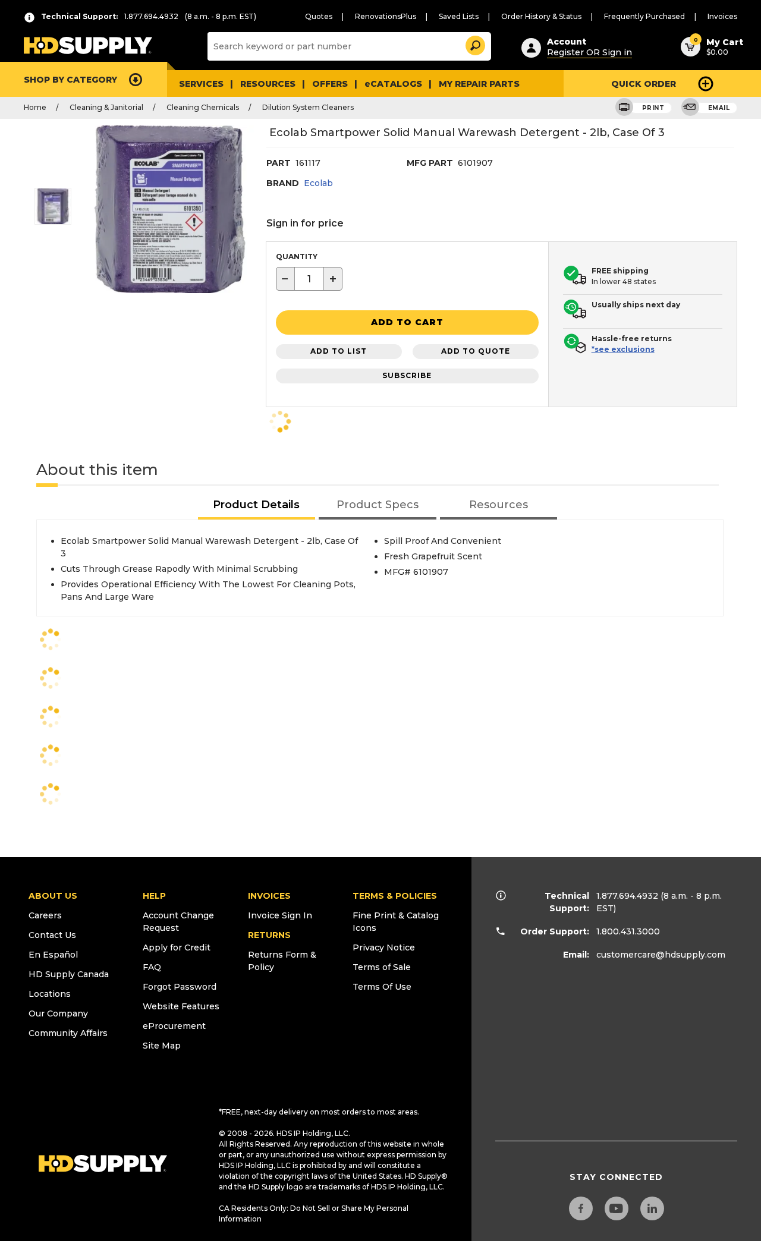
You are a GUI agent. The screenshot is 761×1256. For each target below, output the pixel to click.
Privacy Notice (384, 947)
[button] (474, 43)
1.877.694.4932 (627, 895)
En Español (53, 954)
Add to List (338, 351)
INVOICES (269, 895)
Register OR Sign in (589, 52)
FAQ (152, 967)
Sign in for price (305, 223)
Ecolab (318, 183)
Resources (267, 83)
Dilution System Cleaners (308, 107)
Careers (45, 915)
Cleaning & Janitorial (106, 107)
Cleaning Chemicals (202, 107)
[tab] (257, 506)
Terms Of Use (382, 986)
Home (35, 107)
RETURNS (269, 935)
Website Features (181, 1006)
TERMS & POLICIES (395, 895)
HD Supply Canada (69, 974)
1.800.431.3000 (628, 931)
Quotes (318, 16)
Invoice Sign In (280, 915)
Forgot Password (179, 986)
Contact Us (52, 935)
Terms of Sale (382, 967)
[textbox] (309, 278)
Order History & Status (541, 16)
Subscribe (407, 375)
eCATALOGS (393, 83)
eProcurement (174, 1026)
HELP (154, 895)
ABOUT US (53, 895)
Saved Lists (459, 16)
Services (201, 83)
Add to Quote (475, 351)
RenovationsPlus (385, 16)
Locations (50, 994)
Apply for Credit (176, 947)
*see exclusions (623, 349)
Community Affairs (68, 1033)
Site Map (162, 1045)
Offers (330, 83)
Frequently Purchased (644, 16)
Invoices (722, 16)
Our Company (58, 1013)
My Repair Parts (479, 83)
